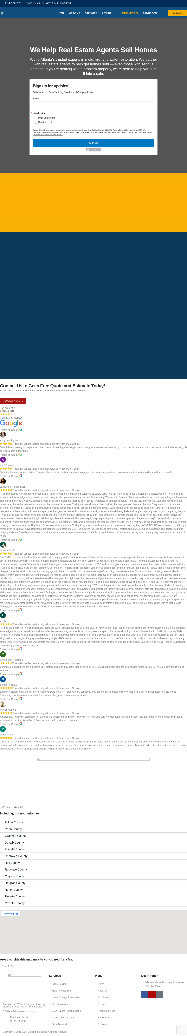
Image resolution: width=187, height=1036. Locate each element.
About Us (74, 13)
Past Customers (46, 118)
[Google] (159, 994)
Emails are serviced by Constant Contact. (48, 134)
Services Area (105, 1017)
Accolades (91, 13)
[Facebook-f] (144, 994)
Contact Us (103, 1024)
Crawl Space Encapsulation (66, 1011)
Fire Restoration (60, 1004)
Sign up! (93, 143)
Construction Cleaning (63, 1017)
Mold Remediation (61, 990)
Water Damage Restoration (66, 997)
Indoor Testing (59, 984)
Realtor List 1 (45, 122)
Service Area (150, 13)
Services (106, 13)
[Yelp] (178, 3)
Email (36, 98)
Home (61, 13)
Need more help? (19, 1017)
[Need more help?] (6, 1019)
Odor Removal (59, 1024)
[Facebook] (173, 3)
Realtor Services (129, 13)
